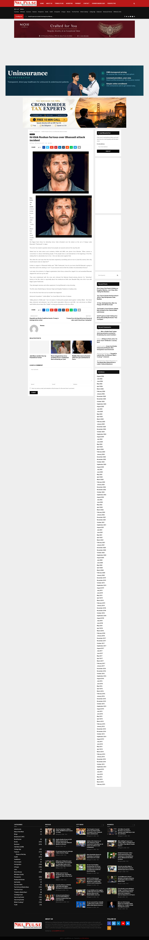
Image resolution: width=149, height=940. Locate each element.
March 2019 (100, 600)
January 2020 (101, 575)
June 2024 (100, 442)
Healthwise (17, 859)
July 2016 (99, 681)
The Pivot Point (75, 11)
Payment (78, 3)
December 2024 (101, 426)
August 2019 (100, 588)
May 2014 (99, 746)
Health (51, 11)
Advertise (69, 3)
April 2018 (100, 628)
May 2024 (99, 444)
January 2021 (101, 545)
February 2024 (101, 452)
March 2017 (100, 661)
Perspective (111, 3)
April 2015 (100, 719)
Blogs (16, 834)
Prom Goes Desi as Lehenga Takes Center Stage (64, 852)
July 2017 (99, 651)
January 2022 (101, 515)
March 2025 (100, 419)
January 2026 (101, 394)
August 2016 (100, 678)
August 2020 (100, 557)
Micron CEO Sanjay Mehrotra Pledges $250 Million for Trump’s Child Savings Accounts (125, 904)
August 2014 (100, 739)
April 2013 (100, 779)
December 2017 (101, 638)
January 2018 (101, 635)
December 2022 (101, 487)
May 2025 (99, 414)
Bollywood (99, 11)
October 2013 (101, 764)
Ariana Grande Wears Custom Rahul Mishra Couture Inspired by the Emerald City (63, 897)
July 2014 (99, 741)
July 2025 (99, 409)
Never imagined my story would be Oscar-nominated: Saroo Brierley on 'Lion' (60, 357)
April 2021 (100, 537)
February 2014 (101, 754)
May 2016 (99, 686)
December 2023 (101, 457)
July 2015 (99, 711)
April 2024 (100, 447)
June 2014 (100, 744)
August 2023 (100, 467)
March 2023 (100, 479)
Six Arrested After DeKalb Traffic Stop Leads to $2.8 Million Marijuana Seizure (95, 903)
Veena (32, 143)
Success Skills (18, 884)
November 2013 (101, 761)
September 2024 (101, 434)
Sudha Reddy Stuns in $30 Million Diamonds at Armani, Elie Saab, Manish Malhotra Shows (64, 842)
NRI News (22, 11)
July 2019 (99, 590)
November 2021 (101, 520)
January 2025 (101, 424)
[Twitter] (126, 16)
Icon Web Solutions (84, 938)
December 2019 (101, 578)
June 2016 (100, 683)
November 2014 (101, 731)
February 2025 (101, 421)
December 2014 (101, 729)
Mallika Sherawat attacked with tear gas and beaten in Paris (81, 357)
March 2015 (100, 721)
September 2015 (101, 706)
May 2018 (99, 625)
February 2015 (101, 724)
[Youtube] (130, 16)
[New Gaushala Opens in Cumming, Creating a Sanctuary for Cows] (81, 857)
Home (42, 3)
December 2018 (101, 608)
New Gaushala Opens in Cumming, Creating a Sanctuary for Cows (94, 856)
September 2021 (101, 525)
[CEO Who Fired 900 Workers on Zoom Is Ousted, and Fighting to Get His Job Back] (112, 831)
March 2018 (100, 630)
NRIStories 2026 (117, 11)
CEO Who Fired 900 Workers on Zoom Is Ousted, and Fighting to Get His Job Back (126, 831)
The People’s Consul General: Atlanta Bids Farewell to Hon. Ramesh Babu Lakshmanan (107, 310)
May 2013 (99, 777)
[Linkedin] (128, 16)
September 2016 (101, 676)
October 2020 (101, 552)
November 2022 (101, 489)
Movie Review (18, 872)
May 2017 (99, 656)
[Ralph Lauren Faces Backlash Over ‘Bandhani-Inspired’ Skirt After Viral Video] (49, 875)
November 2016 (101, 671)
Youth (15, 904)
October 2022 (101, 492)
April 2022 (100, 507)
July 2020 (99, 560)
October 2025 (101, 401)
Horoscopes (17, 862)
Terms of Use (59, 3)
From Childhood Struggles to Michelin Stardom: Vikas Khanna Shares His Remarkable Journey (95, 892)
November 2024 (101, 429)
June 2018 (100, 623)
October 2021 (101, 522)
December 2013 (101, 759)
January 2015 (101, 726)
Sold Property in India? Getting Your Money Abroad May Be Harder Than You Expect (107, 317)
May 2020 (99, 565)
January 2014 (101, 756)
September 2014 (101, 736)
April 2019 (100, 598)
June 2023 (100, 472)
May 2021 (99, 535)
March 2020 (100, 570)
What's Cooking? (18, 902)
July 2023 (99, 469)
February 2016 (101, 693)
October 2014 (101, 734)
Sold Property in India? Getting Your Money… (40, 16)
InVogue (63, 11)
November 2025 (101, 399)
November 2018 (101, 610)
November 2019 (101, 580)
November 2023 (101, 459)
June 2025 (100, 411)
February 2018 (101, 633)
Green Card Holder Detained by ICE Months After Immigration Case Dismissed (107, 347)
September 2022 (101, 494)
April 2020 (100, 567)
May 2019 (99, 595)
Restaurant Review (107, 11)
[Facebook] (124, 16)
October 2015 (101, 703)
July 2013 (99, 771)
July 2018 (99, 620)
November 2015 (101, 701)
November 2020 (101, 550)
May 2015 (99, 716)
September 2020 (101, 555)
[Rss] (134, 16)
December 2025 (101, 396)
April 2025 (100, 416)
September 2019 (101, 585)
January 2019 (101, 605)
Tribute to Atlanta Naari (20, 892)
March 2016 (100, 691)
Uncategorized (18, 894)
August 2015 (100, 709)
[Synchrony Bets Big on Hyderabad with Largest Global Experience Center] (112, 869)
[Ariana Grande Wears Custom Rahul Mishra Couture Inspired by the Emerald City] (49, 897)
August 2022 (100, 497)
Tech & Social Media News (21, 887)
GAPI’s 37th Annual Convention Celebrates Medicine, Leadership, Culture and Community (94, 881)
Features (34, 11)
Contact (86, 3)
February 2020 (101, 572)
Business (28, 11)
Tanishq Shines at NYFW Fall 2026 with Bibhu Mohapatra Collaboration (64, 886)
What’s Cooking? (84, 11)
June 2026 (100, 381)
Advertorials (17, 829)
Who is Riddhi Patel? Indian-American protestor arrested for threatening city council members (107, 333)
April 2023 (100, 477)
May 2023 (99, 474)
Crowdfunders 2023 (98, 3)
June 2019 (100, 593)
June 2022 (100, 502)
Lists (15, 869)
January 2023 (101, 484)
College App (92, 11)
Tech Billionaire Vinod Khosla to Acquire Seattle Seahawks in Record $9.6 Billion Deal (126, 879)
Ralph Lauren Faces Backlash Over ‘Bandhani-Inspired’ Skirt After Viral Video (64, 875)
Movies (68, 11)
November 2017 (101, 640)
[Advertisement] (74, 52)
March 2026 (100, 389)
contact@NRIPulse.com (58, 931)
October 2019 (101, 583)
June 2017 (100, 653)
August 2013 (100, 769)
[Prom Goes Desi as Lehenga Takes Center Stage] (49, 854)
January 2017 (101, 666)
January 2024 (101, 454)
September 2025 (101, 404)
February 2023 (101, 482)
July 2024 (99, 439)
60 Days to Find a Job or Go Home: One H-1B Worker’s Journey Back (107, 340)
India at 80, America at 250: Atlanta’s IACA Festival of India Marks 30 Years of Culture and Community (95, 844)
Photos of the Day (21, 854)
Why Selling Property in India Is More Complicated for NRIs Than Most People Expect (126, 843)
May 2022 (99, 504)
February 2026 (101, 391)
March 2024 (100, 449)
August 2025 (100, 406)
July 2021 (99, 530)
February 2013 (101, 784)
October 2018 (101, 613)
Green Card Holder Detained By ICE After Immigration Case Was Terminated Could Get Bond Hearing (94, 868)
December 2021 (101, 517)
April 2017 (100, 658)
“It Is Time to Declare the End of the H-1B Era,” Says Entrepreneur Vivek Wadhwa (108, 297)
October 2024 (101, 431)
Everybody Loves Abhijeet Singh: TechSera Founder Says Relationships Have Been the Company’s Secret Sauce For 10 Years (126, 892)
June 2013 (100, 774)
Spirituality (17, 882)
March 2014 (100, 751)
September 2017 (101, 646)
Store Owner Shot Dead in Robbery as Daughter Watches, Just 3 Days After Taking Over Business (107, 290)
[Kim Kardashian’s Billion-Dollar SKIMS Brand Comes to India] (49, 831)
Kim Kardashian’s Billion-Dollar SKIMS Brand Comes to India (64, 830)
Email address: (101, 144)
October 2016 (101, 673)
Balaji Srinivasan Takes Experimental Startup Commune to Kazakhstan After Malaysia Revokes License (125, 856)
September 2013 (101, 766)
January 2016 (101, 696)
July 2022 (99, 499)
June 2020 (100, 562)
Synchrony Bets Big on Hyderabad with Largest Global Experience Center (126, 868)
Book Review (17, 839)
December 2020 (101, 547)
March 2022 (100, 510)
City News (16, 11)
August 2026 (100, 376)
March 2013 (100, 782)
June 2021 (100, 532)
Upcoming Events (19, 897)
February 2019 (101, 603)
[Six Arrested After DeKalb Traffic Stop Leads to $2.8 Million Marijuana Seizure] (81, 904)
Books (46, 11)
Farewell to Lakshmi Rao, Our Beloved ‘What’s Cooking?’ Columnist (107, 355)
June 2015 (100, 714)
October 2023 (101, 462)
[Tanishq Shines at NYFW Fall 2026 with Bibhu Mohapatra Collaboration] (49, 887)
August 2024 (100, 436)
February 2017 (101, 663)
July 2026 (99, 379)
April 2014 (100, 749)
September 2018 (101, 615)
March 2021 (100, 540)
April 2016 (100, 688)
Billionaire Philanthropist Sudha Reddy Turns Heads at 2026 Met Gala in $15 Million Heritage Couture (64, 863)
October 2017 (101, 643)
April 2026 (100, 386)
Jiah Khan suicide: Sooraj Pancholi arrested (38, 356)
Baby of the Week (19, 831)
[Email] (132, 16)
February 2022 (101, 512)
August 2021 (100, 527)
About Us (49, 3)
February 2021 (101, 542)
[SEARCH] (117, 275)
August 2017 (100, 648)
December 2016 (101, 668)
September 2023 (101, 464)
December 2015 (101, 698)
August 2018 (100, 618)
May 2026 (99, 384)
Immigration (57, 11)
